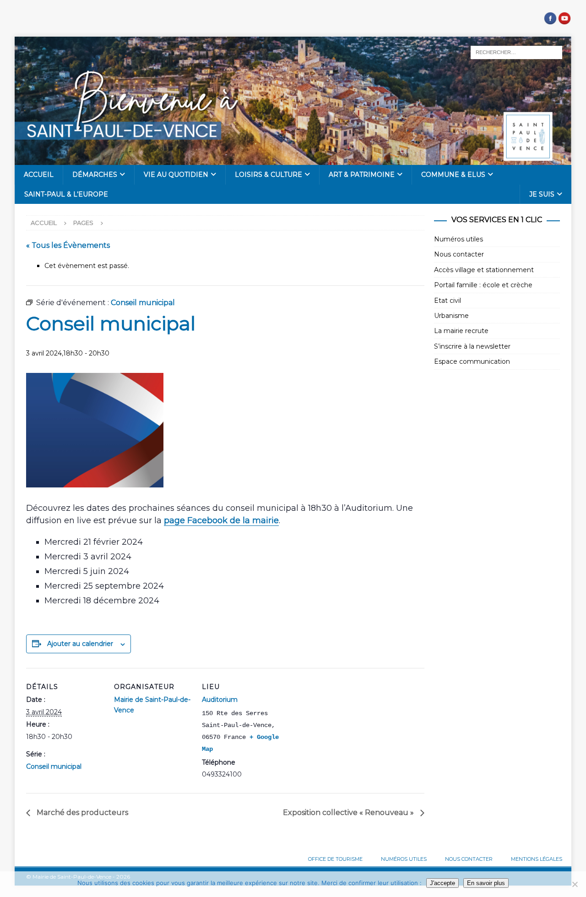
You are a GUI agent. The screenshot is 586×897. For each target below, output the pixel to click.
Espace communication (472, 361)
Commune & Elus (453, 174)
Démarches (94, 174)
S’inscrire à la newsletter (472, 346)
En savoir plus (486, 883)
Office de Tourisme (335, 859)
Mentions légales (536, 859)
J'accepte (442, 883)
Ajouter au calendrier (80, 644)
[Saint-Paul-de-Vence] (293, 160)
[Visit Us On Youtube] (564, 20)
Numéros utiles (458, 239)
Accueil (39, 174)
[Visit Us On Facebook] (550, 20)
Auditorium (220, 699)
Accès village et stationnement (484, 270)
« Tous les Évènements (68, 245)
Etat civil (447, 300)
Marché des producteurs (81, 812)
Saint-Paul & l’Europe (66, 194)
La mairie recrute (461, 331)
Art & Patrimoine (362, 174)
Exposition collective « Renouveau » (349, 812)
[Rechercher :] (516, 52)
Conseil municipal (53, 766)
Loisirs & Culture (268, 174)
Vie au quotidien (176, 174)
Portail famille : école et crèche (483, 285)
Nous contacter (459, 254)
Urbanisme (451, 316)
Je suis (541, 194)
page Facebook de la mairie (221, 520)
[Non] (574, 884)
